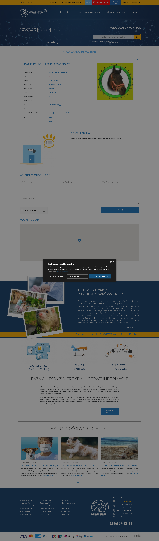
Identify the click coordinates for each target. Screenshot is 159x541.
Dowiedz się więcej (62, 271)
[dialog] (79, 270)
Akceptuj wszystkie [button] (100, 276)
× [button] (113, 261)
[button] (55, 276)
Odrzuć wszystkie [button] (77, 276)
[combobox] (111, 262)
